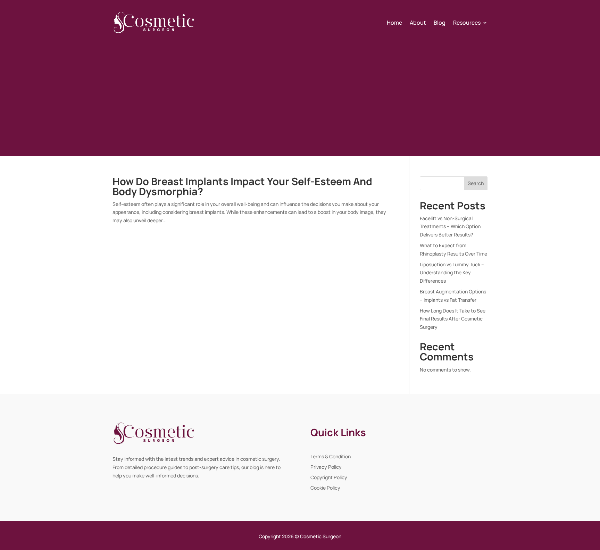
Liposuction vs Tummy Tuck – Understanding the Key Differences (452, 272)
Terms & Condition (330, 457)
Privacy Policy (326, 467)
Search (476, 183)
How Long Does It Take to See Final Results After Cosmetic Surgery (452, 319)
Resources (467, 22)
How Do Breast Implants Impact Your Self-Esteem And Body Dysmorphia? (242, 186)
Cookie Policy (325, 488)
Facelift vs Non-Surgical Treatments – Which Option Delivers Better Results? (450, 226)
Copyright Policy (328, 478)
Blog (439, 22)
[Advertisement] (300, 94)
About (418, 22)
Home (394, 22)
